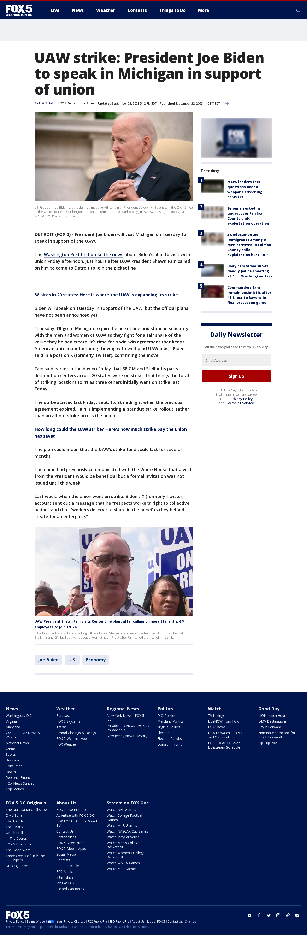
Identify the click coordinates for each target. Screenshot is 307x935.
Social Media (66, 854)
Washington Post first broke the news (83, 254)
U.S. (72, 660)
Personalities (66, 837)
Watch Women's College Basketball (126, 855)
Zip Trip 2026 (268, 743)
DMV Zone (14, 815)
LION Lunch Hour (271, 715)
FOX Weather (66, 744)
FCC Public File (67, 865)
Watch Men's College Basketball (123, 844)
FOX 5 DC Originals (26, 803)
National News (17, 743)
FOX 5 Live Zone (18, 844)
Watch (215, 709)
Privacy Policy (241, 399)
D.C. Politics (166, 715)
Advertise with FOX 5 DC (75, 815)
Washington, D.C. (19, 715)
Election (163, 733)
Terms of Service (240, 403)
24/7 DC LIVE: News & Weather (23, 735)
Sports (11, 754)
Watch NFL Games (121, 809)
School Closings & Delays (76, 733)
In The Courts (16, 838)
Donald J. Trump (170, 744)
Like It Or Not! (17, 821)
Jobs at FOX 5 (66, 883)
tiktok (288, 915)
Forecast (63, 715)
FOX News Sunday (20, 783)
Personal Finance (19, 777)
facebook (259, 915)
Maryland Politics (170, 721)
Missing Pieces (17, 865)
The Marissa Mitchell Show (26, 809)
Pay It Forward (269, 727)
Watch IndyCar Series (123, 837)
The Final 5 (14, 827)
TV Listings (216, 715)
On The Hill (14, 832)
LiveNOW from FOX (223, 721)
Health (11, 771)
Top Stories (15, 789)
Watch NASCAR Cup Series (127, 831)
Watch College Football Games (125, 817)
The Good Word (18, 850)
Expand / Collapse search (298, 10)
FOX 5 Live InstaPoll (71, 809)
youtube (249, 915)
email (297, 915)
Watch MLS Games (121, 868)
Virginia (11, 721)
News (12, 709)
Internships (64, 877)
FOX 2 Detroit (67, 103)
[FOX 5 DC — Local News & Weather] (21, 10)
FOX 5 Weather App (71, 738)
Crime (10, 748)
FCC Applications (69, 871)
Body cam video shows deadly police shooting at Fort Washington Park (249, 271)
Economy (96, 660)
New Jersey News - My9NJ (127, 735)
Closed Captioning (70, 889)
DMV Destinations (272, 721)
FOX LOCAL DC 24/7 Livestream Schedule (224, 745)
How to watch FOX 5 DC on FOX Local (227, 735)
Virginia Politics (168, 727)
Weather (65, 709)
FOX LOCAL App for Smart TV (76, 823)
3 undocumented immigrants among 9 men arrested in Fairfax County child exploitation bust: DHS (249, 244)
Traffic (61, 727)
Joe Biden (87, 103)
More (203, 10)
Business (13, 760)
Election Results (169, 738)
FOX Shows (217, 727)
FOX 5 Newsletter (70, 842)
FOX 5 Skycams (68, 721)
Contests (63, 860)
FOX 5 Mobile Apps (71, 848)
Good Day (268, 709)
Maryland (13, 727)
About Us (66, 803)
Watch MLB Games (122, 825)
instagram (278, 915)
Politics (165, 709)
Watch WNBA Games (123, 863)
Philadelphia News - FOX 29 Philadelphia (128, 727)
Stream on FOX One (128, 803)
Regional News (123, 709)
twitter (268, 915)
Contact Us (65, 831)
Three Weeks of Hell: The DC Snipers (25, 857)
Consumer (14, 766)
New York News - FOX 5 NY (125, 717)
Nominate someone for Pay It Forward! (276, 735)
